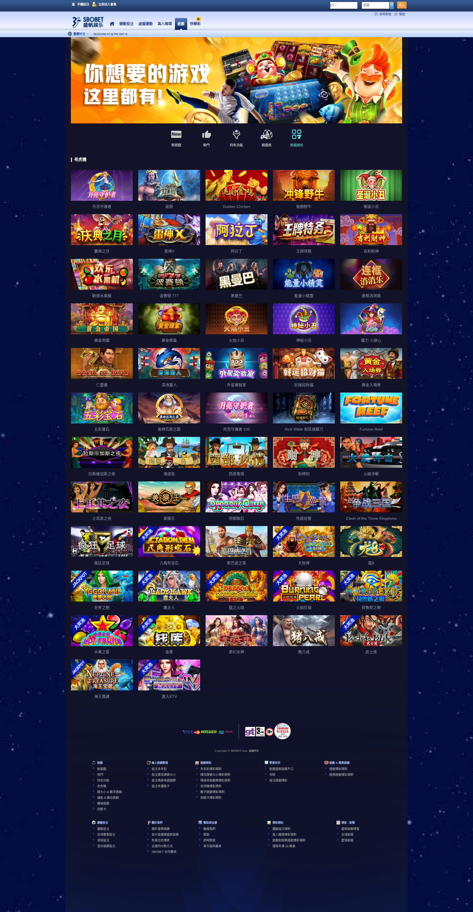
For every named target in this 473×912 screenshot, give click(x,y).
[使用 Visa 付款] (187, 734)
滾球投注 (103, 840)
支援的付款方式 (162, 846)
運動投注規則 (281, 828)
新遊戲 (101, 769)
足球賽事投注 (106, 834)
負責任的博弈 (161, 840)
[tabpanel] (236, 80)
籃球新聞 (347, 840)
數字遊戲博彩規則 (212, 792)
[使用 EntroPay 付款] (221, 734)
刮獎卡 (101, 809)
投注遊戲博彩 (278, 780)
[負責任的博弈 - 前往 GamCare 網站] (260, 733)
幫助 (402, 14)
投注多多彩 (159, 769)
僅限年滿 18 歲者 (283, 846)
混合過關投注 (106, 846)
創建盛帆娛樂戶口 (281, 769)
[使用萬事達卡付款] (197, 734)
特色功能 (103, 780)
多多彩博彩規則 (210, 769)
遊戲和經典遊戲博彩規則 (288, 840)
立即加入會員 (107, 4)
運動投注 (103, 828)
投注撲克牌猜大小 (164, 774)
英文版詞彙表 (212, 846)
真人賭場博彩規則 (284, 834)
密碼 (366, 5)
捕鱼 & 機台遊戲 (108, 797)
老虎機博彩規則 (210, 786)
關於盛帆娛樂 (161, 828)
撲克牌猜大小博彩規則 (215, 774)
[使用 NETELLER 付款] (209, 734)
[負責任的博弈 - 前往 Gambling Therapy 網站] (250, 733)
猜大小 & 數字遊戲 (109, 792)
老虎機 (101, 786)
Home (112, 24)
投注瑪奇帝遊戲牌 (164, 780)
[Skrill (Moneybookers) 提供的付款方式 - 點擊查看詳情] (228, 734)
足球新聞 (347, 834)
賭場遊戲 (103, 803)
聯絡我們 (209, 828)
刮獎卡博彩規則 (210, 797)
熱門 (100, 774)
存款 (272, 774)
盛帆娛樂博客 (350, 828)
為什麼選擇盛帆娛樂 (165, 834)
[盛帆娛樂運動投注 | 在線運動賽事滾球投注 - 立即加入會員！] (85, 23)
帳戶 (334, 5)
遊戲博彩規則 (338, 769)
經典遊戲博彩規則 (341, 774)
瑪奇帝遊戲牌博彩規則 (215, 780)
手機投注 (83, 4)
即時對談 (385, 14)
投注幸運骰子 (161, 786)
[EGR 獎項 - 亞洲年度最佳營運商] (282, 731)
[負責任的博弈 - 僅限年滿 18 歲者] (269, 733)
